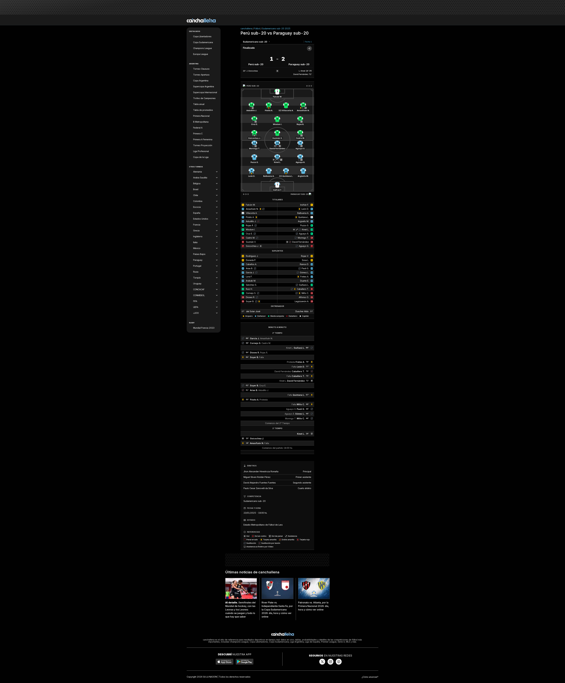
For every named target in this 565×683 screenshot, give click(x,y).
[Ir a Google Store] (245, 662)
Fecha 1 (308, 42)
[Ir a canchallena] (201, 20)
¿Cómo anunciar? (370, 677)
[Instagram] (330, 662)
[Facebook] (339, 662)
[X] (322, 662)
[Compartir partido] (309, 48)
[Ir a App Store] (225, 662)
